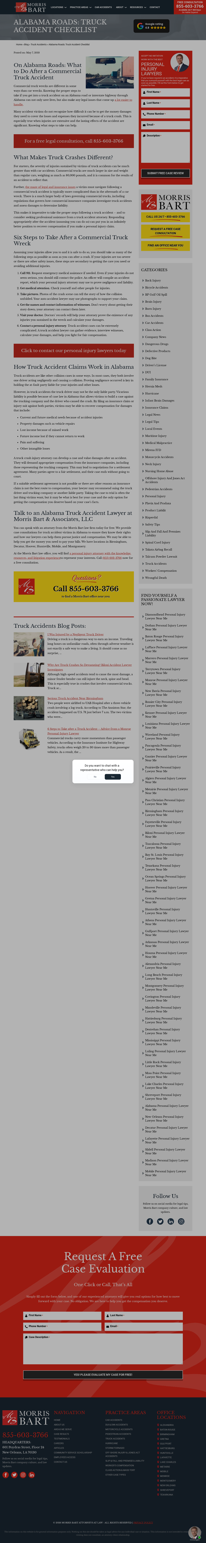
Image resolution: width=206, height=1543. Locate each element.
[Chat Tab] (103, 771)
